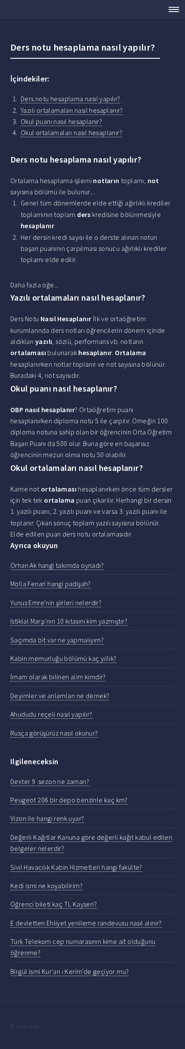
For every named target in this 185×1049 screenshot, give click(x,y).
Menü (171, 9)
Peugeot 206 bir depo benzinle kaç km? (69, 800)
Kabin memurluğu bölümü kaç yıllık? (63, 658)
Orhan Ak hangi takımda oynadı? (57, 565)
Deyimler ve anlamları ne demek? (59, 695)
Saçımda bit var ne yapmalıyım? (57, 640)
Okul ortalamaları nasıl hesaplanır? (71, 132)
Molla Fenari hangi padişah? (50, 583)
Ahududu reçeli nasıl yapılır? (51, 714)
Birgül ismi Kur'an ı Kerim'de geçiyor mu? (69, 971)
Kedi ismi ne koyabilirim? (46, 885)
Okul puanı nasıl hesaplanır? (61, 121)
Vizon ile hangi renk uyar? (47, 818)
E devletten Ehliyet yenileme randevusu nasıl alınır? (86, 923)
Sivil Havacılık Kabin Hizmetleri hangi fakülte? (76, 867)
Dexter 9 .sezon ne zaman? (49, 781)
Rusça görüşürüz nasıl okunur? (54, 733)
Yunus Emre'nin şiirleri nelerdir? (56, 602)
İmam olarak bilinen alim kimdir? (58, 676)
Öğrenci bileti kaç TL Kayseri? (53, 904)
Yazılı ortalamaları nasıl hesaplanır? (72, 110)
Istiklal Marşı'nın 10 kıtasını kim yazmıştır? (68, 621)
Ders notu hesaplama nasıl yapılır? (70, 98)
